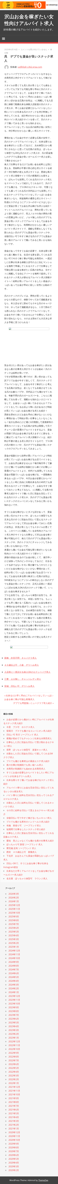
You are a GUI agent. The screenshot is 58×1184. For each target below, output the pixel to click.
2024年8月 (13, 965)
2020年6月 (13, 1155)
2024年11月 (14, 954)
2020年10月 (14, 1139)
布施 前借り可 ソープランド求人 (23, 825)
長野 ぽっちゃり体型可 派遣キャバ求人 (26, 749)
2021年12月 (14, 1086)
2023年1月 (13, 1037)
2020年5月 (13, 1158)
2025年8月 (13, 920)
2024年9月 (13, 961)
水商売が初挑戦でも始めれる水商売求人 (25, 768)
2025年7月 (13, 924)
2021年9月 (13, 1098)
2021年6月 (13, 1109)
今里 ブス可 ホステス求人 (20, 727)
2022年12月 (14, 1041)
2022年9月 (13, 1052)
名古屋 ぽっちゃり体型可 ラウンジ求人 (26, 878)
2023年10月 (14, 1003)
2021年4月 (13, 1117)
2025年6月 (13, 927)
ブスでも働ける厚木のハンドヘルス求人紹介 (28, 821)
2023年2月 (13, 1033)
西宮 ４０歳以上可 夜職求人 (21, 852)
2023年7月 (13, 1014)
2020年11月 (14, 1136)
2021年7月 (13, 1105)
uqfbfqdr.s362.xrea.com (30, 66)
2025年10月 (14, 912)
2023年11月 (14, 999)
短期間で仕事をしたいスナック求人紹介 (25, 829)
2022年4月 (13, 1071)
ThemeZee (43, 1180)
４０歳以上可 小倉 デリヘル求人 (21, 664)
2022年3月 (13, 1075)
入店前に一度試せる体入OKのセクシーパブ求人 (27, 672)
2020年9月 (13, 1143)
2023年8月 (13, 1011)
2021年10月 (14, 1094)
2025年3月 (13, 939)
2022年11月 (14, 1045)
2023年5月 (13, 1022)
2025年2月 (13, 943)
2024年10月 (14, 958)
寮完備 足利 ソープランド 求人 (21, 848)
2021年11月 (14, 1090)
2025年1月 (13, 946)
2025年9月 (13, 916)
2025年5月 (13, 931)
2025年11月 (14, 908)
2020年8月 (13, 1147)
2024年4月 (13, 980)
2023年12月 (14, 996)
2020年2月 (13, 1170)
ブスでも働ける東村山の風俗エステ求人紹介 (28, 761)
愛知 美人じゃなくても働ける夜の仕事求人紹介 (30, 840)
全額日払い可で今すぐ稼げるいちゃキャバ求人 (29, 817)
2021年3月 (13, 1120)
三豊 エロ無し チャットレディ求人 (22, 679)
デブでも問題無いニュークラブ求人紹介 (32, 703)
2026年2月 (13, 897)
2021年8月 (13, 1102)
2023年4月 (13, 1026)
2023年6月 (13, 1018)
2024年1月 (13, 992)
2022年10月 (14, 1049)
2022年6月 (13, 1064)
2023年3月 (13, 1030)
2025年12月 (14, 905)
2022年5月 (13, 1067)
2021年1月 (13, 1128)
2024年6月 (13, 973)
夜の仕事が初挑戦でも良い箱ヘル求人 (24, 764)
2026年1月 (13, 901)
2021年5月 (13, 1113)
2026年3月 (13, 893)
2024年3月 (13, 984)
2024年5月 (13, 977)
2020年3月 (13, 1166)
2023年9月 (13, 1007)
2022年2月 (13, 1079)
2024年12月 (14, 950)
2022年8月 (13, 1056)
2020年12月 (14, 1132)
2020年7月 (13, 1151)
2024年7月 (13, 969)
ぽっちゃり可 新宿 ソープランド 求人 (24, 844)
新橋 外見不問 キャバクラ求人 (20, 657)
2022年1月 (13, 1083)
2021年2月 (13, 1124)
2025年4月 (13, 935)
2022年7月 (13, 1060)
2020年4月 (13, 1162)
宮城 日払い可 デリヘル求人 (19, 686)
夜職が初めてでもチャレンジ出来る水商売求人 (29, 738)
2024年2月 (13, 988)
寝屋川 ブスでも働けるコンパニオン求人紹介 (29, 730)
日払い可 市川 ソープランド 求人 (22, 734)
